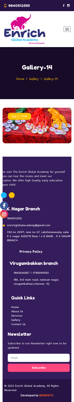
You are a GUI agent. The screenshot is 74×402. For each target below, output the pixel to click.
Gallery (34, 79)
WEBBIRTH (46, 395)
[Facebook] (63, 5)
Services (16, 316)
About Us (17, 311)
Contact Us (18, 324)
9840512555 (19, 5)
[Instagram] (68, 5)
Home (20, 79)
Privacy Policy (31, 251)
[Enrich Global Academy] (24, 29)
